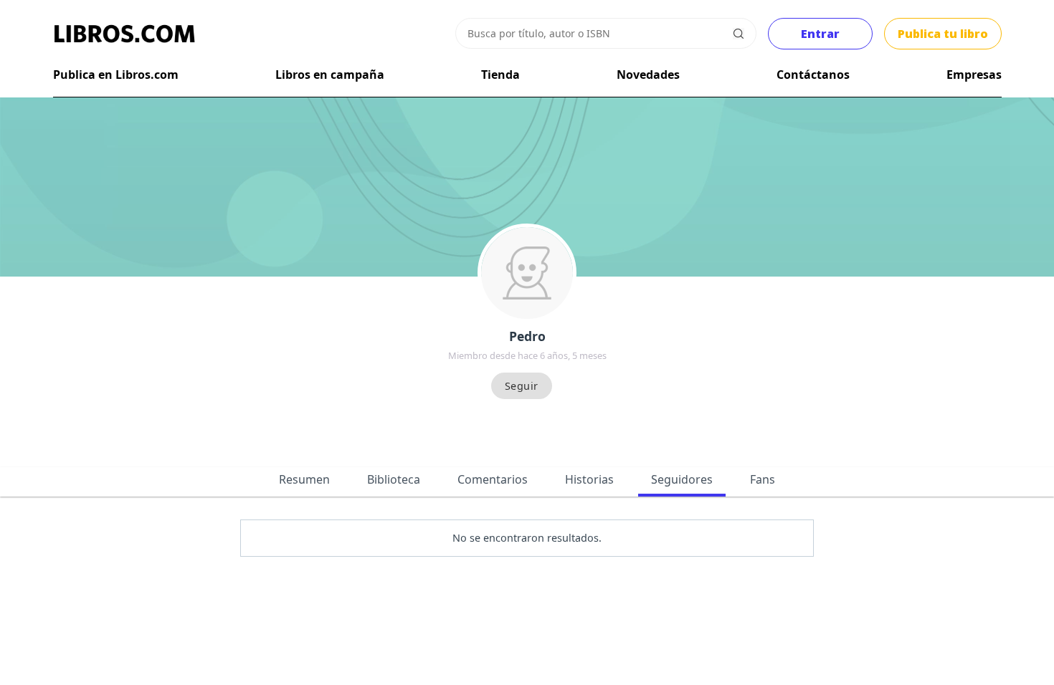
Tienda (500, 74)
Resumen (304, 479)
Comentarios (492, 479)
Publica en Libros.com (116, 74)
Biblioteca (393, 479)
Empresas (974, 74)
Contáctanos (813, 74)
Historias (589, 479)
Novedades (648, 74)
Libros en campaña (329, 74)
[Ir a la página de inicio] (124, 34)
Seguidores (682, 479)
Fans (762, 479)
